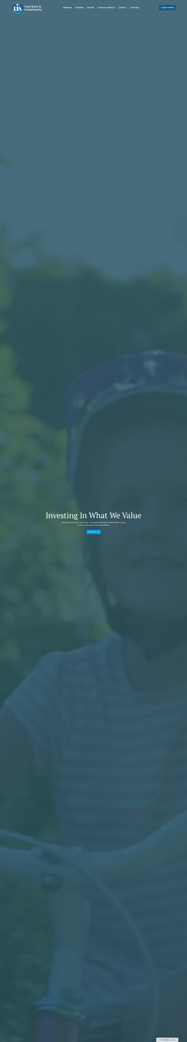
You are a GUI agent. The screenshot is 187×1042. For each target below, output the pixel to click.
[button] (67, 8)
